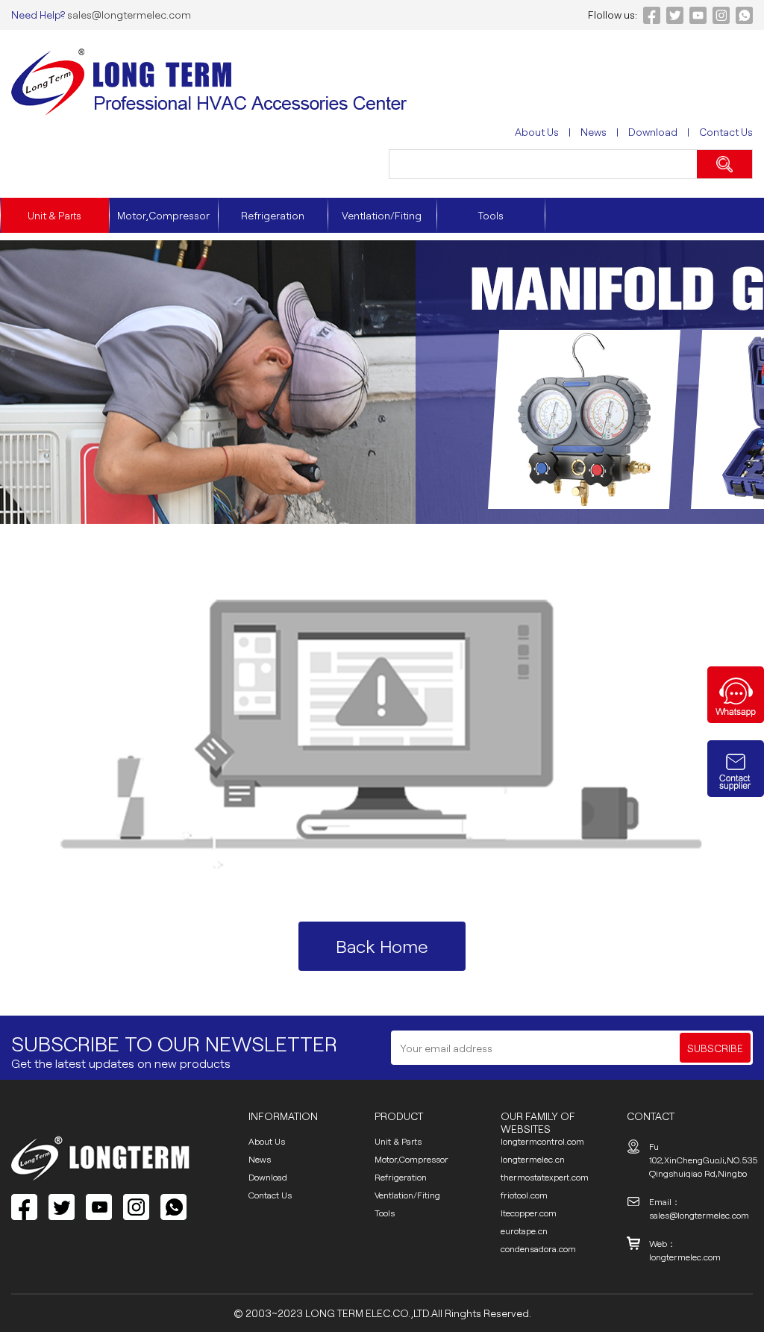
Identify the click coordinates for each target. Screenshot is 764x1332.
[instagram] (136, 1207)
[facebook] (24, 1207)
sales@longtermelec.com (128, 14)
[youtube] (99, 1207)
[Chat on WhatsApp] (735, 719)
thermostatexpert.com (545, 1177)
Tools (491, 215)
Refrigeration (272, 215)
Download (652, 131)
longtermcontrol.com (542, 1141)
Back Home (382, 946)
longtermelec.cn (533, 1159)
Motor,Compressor (163, 215)
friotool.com (524, 1194)
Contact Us (726, 131)
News (593, 131)
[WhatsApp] (173, 1207)
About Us (537, 131)
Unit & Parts (54, 215)
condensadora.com (538, 1248)
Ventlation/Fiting (382, 215)
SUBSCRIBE (715, 1048)
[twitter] (61, 1207)
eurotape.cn (524, 1230)
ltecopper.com (529, 1212)
